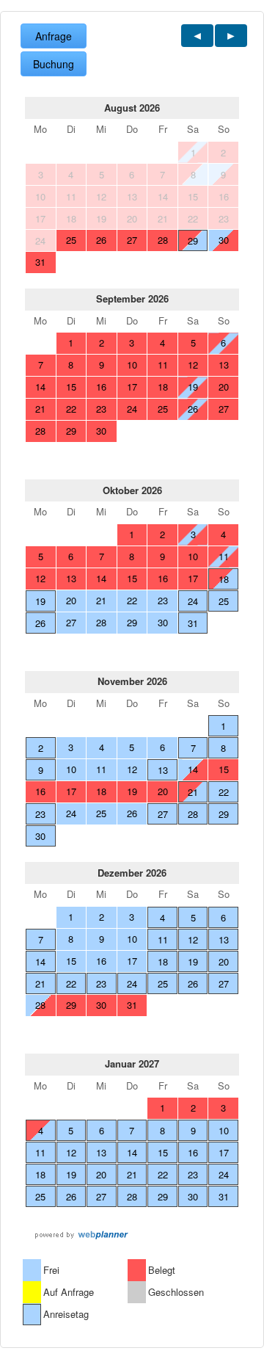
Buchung (53, 64)
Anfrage (53, 36)
